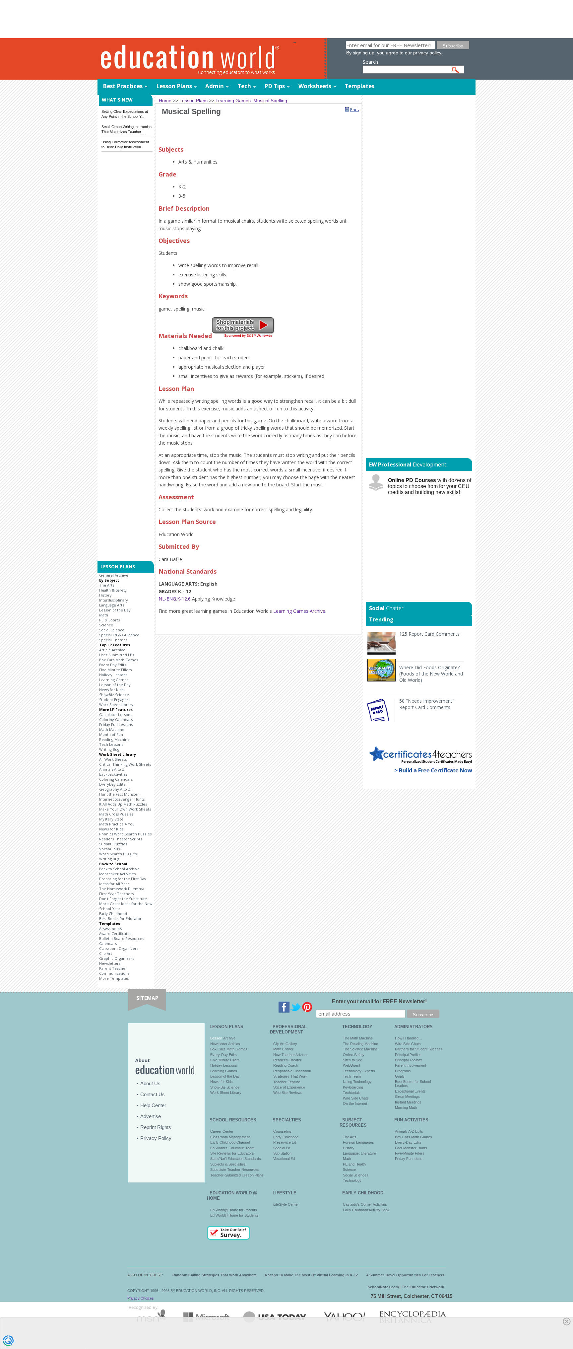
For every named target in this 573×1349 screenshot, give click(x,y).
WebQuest (351, 1065)
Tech (244, 86)
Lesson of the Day (115, 609)
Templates (359, 86)
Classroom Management (230, 1137)
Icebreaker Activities (117, 873)
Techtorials (351, 1093)
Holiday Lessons (113, 674)
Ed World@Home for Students (234, 1215)
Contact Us (152, 1094)
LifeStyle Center (286, 1204)
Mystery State (111, 818)
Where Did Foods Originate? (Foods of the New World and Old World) (431, 673)
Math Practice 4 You (117, 823)
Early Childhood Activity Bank (366, 1210)
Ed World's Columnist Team (232, 1148)
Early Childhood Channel (230, 1142)
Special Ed (281, 1148)
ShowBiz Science (114, 694)
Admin (214, 86)
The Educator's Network (423, 1287)
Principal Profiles (408, 1055)
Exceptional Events (410, 1091)
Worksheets (314, 86)
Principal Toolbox (408, 1060)
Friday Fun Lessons (116, 724)
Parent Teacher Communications (114, 971)
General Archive (113, 575)
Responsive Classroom (292, 1071)
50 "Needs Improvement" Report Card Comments (426, 704)
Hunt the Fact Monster (119, 794)
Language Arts (111, 605)
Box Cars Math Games (118, 659)
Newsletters (109, 963)
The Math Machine (358, 1038)
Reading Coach (285, 1065)
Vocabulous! (110, 848)
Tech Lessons (111, 744)
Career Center (221, 1131)
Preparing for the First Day (122, 878)
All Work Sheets (113, 759)
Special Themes (113, 639)
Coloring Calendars (116, 719)
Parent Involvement (410, 1065)
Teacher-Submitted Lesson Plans (237, 1175)
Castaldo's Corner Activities (365, 1204)
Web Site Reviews (287, 1093)
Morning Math (406, 1107)
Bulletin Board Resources (121, 938)
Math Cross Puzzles (116, 814)
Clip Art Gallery (285, 1044)
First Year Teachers (116, 893)
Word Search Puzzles (118, 853)
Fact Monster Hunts (411, 1148)
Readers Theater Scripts (120, 838)
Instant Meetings (408, 1102)
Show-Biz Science (224, 1087)
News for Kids (111, 689)
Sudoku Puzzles (113, 843)
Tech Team (352, 1076)
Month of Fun (111, 734)
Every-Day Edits (223, 1055)
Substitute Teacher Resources (234, 1170)
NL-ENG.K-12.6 (175, 599)
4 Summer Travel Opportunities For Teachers (405, 1275)
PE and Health (354, 1164)
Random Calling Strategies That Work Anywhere (214, 1275)
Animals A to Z (111, 769)
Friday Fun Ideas (408, 1159)
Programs (403, 1071)
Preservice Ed (284, 1142)
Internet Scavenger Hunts (122, 799)
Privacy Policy (155, 1138)
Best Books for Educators (121, 918)
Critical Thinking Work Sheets (125, 764)
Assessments (110, 928)
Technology (352, 1180)
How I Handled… (408, 1038)
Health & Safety (113, 590)
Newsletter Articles (225, 1044)
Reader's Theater (287, 1060)
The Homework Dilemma (121, 888)
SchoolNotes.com (383, 1287)
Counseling (282, 1131)
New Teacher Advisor (290, 1055)
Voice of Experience (289, 1087)
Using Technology (357, 1082)
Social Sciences (355, 1175)
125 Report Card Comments (429, 634)
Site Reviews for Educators (232, 1153)
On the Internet (355, 1103)
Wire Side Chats (356, 1098)
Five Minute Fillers (115, 669)
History (105, 595)
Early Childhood (113, 913)
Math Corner (283, 1049)
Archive (228, 1038)
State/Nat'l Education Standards (235, 1159)
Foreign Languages (358, 1142)
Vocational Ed (284, 1159)
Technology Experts (359, 1071)
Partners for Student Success (419, 1049)
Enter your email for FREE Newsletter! (379, 1001)
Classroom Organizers (118, 948)
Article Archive (112, 649)
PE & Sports (109, 619)
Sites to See (352, 1060)
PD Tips (274, 86)
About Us (150, 1083)
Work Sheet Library (116, 704)
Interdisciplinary (113, 600)
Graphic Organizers (116, 958)
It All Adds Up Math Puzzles (123, 804)
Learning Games (113, 679)
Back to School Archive (119, 868)
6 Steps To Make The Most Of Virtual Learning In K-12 (311, 1275)
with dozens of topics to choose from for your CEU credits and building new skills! (429, 486)
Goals (400, 1076)
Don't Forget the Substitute (123, 898)
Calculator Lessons (115, 714)
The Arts (106, 585)
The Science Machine (360, 1049)
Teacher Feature (286, 1082)
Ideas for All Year (114, 883)
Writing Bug (109, 749)
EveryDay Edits (112, 784)
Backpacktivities (113, 774)
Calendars (108, 943)
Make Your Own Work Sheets (125, 809)
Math (103, 614)
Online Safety (353, 1055)
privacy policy (427, 52)
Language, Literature (359, 1153)
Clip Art (105, 953)
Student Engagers (114, 699)
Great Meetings (407, 1097)
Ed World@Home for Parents (233, 1210)
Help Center (153, 1105)
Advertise (150, 1116)
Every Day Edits (112, 664)
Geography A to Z (114, 789)
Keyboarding (353, 1087)
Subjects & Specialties (228, 1164)
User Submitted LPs (116, 654)
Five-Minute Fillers (225, 1060)
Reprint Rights (155, 1127)
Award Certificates (115, 933)
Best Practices (123, 86)
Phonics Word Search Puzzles (125, 833)
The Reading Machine (360, 1044)
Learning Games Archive (299, 611)
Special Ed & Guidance (119, 634)
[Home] (195, 59)
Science (106, 624)
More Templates (114, 978)
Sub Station (282, 1153)
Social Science (111, 629)
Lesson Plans (174, 86)
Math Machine (111, 729)
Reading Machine (114, 739)
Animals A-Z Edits (409, 1131)
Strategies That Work (290, 1076)
